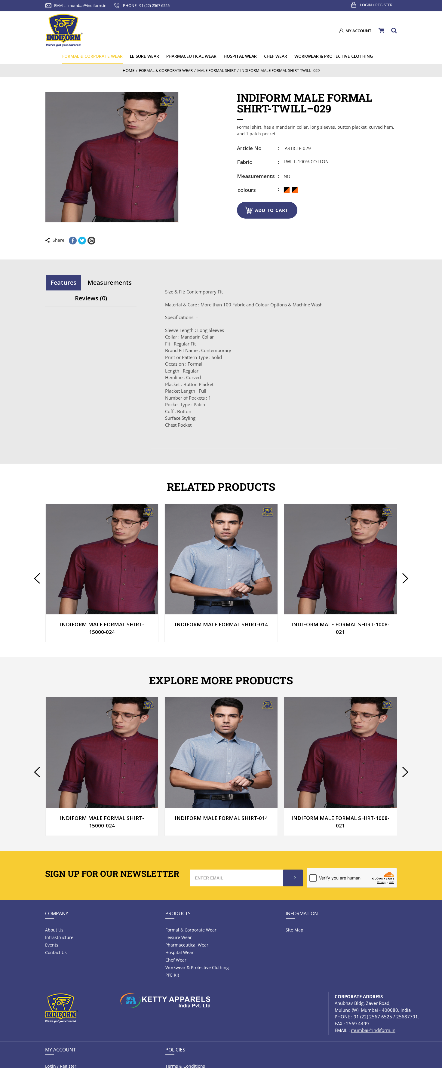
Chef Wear (175, 960)
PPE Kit (172, 975)
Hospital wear (179, 952)
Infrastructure (59, 937)
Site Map (294, 930)
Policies (175, 1049)
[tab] (63, 282)
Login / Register (376, 5)
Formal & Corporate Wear (190, 930)
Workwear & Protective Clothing (197, 967)
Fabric (244, 161)
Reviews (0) (91, 298)
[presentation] (37, 578)
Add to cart (271, 210)
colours (247, 189)
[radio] (286, 190)
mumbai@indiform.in (87, 5)
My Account (60, 1049)
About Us (54, 930)
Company (56, 913)
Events (51, 945)
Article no (249, 148)
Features (63, 282)
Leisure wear (178, 937)
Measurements (256, 176)
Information (302, 913)
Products (178, 913)
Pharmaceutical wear (186, 945)
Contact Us (56, 952)
